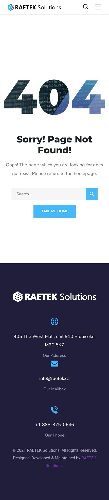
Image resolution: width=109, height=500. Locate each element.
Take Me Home (54, 211)
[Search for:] (54, 194)
